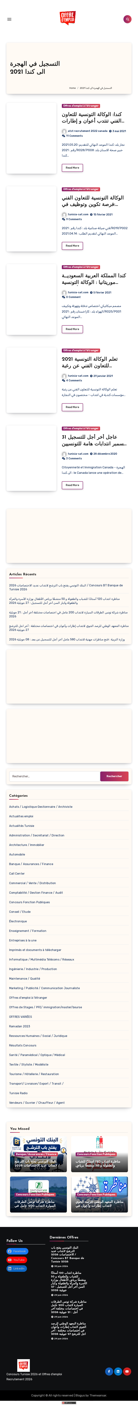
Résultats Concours (22, 1045)
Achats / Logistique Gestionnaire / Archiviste (40, 806)
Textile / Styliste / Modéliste (28, 1064)
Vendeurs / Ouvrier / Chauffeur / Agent (37, 1102)
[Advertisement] (97, 66)
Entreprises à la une (22, 940)
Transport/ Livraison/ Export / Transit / (36, 1083)
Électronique (18, 921)
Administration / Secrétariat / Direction (36, 835)
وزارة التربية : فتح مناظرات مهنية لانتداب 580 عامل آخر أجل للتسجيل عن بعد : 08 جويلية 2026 (67, 639)
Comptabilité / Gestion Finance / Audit (36, 892)
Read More (72, 167)
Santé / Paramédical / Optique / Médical (37, 1055)
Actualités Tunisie (21, 826)
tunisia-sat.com (78, 214)
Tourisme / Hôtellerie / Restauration (34, 1074)
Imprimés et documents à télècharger (35, 950)
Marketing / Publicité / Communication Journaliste (44, 988)
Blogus (80, 1395)
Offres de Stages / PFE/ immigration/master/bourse (45, 1007)
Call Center (17, 873)
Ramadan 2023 (19, 1026)
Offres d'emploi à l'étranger (81, 105)
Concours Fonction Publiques (29, 902)
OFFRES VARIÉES (20, 1017)
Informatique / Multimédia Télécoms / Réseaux (41, 959)
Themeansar (97, 1395)
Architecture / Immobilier (26, 845)
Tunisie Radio (18, 1093)
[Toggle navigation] (9, 19)
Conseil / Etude (20, 911)
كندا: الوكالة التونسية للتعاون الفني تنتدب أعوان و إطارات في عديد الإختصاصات (92, 121)
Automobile (17, 854)
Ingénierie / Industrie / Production (33, 969)
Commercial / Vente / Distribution (32, 883)
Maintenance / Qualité (24, 978)
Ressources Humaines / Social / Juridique (38, 1036)
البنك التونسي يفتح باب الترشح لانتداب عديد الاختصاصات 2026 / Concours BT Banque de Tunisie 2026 (67, 1254)
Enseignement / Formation (27, 931)
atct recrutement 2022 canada (87, 131)
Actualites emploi (21, 816)
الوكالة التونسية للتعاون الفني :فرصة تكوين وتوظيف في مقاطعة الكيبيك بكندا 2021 (93, 205)
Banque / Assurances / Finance (31, 864)
